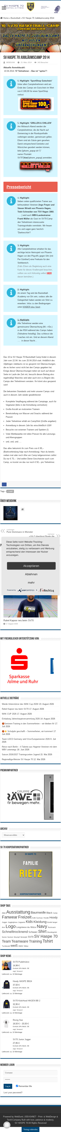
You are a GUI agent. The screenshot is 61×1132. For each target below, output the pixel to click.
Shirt (42, 931)
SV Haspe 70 (46, 936)
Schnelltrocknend (15, 931)
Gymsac (39, 918)
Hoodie (46, 918)
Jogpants (21, 922)
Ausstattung (18, 912)
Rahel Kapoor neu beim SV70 (18, 620)
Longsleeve (21, 927)
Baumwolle (38, 912)
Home (6, 18)
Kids (29, 922)
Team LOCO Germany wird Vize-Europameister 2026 (26, 739)
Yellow (26, 946)
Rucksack (52, 927)
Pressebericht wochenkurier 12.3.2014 (27, 188)
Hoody (53, 917)
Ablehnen (31, 574)
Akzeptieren (31, 565)
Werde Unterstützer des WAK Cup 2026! (20, 704)
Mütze (33, 927)
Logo (11, 926)
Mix (28, 927)
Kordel (49, 922)
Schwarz (33, 932)
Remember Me (25, 1086)
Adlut (4, 913)
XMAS (20, 946)
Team (6, 941)
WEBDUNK (10, 62)
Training (35, 941)
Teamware (19, 941)
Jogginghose (13, 922)
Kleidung (40, 922)
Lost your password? (13, 1092)
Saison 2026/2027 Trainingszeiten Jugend (21, 754)
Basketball (15, 18)
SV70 (30, 936)
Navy (42, 926)
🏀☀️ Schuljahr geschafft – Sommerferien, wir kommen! (27, 731)
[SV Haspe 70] (30, 6)
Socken (10, 937)
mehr (31, 582)
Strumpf (17, 937)
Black (49, 912)
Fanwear (10, 917)
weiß (14, 945)
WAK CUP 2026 (9, 714)
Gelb (34, 918)
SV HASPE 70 (21, 1123)
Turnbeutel (6, 946)
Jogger (4, 922)
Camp (10, 491)
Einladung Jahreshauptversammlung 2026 (21, 719)
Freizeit (24, 917)
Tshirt (48, 941)
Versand (20, 971)
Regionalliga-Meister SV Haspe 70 (17, 759)
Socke (4, 937)
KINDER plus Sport (31, 307)
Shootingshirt (52, 932)
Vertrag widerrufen (30, 1129)
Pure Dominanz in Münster (20, 531)
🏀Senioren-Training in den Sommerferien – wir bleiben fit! (28, 723)
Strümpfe (23, 937)
